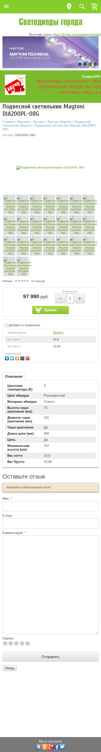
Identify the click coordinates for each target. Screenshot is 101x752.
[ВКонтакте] (7, 357)
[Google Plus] (28, 357)
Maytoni (58, 332)
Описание (14, 376)
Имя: (7, 498)
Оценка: (8, 638)
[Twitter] (12, 357)
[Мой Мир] (22, 357)
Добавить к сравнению (24, 325)
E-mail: (7, 516)
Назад (9, 668)
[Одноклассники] (17, 357)
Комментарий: (13, 533)
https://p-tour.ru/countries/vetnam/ (77, 34)
